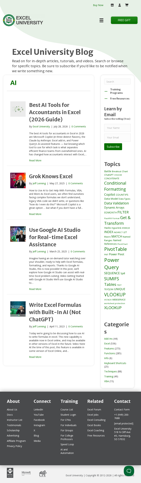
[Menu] (101, 20)
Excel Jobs (93, 414)
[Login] (118, 5)
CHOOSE (118, 175)
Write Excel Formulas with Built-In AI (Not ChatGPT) (55, 312)
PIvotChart (122, 244)
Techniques (110, 371)
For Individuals (69, 425)
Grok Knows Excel (51, 176)
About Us (12, 409)
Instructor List (14, 419)
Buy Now (98, 5)
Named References (112, 242)
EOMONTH (110, 212)
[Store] (111, 5)
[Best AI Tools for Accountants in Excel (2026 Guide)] (18, 108)
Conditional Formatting (115, 186)
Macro (107, 236)
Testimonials (14, 425)
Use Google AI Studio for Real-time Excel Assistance (54, 237)
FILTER (123, 212)
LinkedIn (38, 409)
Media (37, 440)
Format (116, 218)
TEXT (119, 285)
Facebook (39, 419)
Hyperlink (116, 228)
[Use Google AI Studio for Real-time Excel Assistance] (18, 233)
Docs (10, 414)
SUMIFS (111, 278)
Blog (36, 435)
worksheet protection (114, 303)
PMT (106, 254)
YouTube (39, 414)
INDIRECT (118, 232)
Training (108, 376)
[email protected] (123, 423)
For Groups (67, 430)
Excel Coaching (95, 430)
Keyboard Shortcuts (115, 363)
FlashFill (108, 218)
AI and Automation (67, 451)
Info (106, 358)
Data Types (124, 198)
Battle (107, 171)
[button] (113, 146)
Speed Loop (67, 444)
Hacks (107, 227)
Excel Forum (94, 409)
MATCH (116, 236)
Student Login (68, 414)
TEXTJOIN (108, 289)
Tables (110, 284)
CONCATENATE (111, 178)
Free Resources (96, 435)
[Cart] (125, 5)
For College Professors (67, 437)
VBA (106, 381)
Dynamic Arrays (114, 207)
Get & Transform (117, 220)
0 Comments (79, 126)
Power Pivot (116, 254)
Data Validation (116, 203)
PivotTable (115, 249)
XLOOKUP (113, 307)
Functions (109, 353)
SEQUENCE (112, 273)
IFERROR (126, 228)
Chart (125, 171)
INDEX (108, 232)
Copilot (109, 194)
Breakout (116, 171)
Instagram (39, 425)
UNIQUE (119, 289)
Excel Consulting (96, 419)
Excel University (74, 475)
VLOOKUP (115, 294)
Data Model (111, 198)
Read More (35, 160)
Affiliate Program (16, 440)
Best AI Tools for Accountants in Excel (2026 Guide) (55, 112)
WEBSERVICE (119, 299)
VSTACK (108, 299)
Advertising (13, 435)
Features (109, 348)
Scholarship (13, 430)
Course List (67, 409)
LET (125, 232)
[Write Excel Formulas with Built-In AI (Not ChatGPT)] (18, 308)
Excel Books (94, 425)
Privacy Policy (14, 446)
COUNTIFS (122, 194)
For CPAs (66, 419)
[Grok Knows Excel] (18, 180)
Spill (123, 273)
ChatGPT (108, 174)
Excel (107, 343)
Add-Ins (108, 338)
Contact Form (122, 409)
